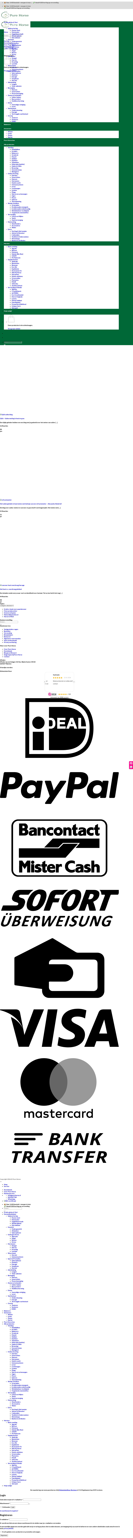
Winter (10, 132)
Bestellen (7, 631)
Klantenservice (9, 1193)
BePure (14, 250)
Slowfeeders (16, 224)
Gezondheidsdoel (10, 25)
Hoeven (14, 90)
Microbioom (16, 38)
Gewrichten (16, 91)
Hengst (14, 58)
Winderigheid (16, 36)
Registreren (4, 1535)
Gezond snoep (17, 170)
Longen (14, 84)
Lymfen (14, 190)
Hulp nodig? (8, 311)
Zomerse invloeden (14, 95)
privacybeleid (8, 1528)
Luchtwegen (16, 188)
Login (12, 1507)
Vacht (14, 218)
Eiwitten (15, 75)
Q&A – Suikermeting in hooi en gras (12, 418)
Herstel (14, 67)
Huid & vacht (16, 183)
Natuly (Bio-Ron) (17, 254)
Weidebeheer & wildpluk (20, 211)
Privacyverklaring (10, 642)
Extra (10, 229)
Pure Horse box (9, 140)
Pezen (14, 198)
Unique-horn (16, 306)
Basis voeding (12, 246)
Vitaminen (15, 162)
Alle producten (9, 144)
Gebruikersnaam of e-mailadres (11, 1500)
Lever (14, 106)
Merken (7, 243)
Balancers (7, 124)
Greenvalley (16, 278)
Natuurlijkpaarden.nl (11, 615)
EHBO (14, 121)
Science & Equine (10, 613)
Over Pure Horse (10, 649)
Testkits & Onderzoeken (20, 237)
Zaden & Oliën (17, 166)
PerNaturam (16, 258)
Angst (14, 51)
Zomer (10, 135)
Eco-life (14, 267)
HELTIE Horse (16, 272)
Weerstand (12, 65)
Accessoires (16, 225)
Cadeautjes (15, 235)
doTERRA (15, 293)
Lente (10, 133)
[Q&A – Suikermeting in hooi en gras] (6, 414)
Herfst (10, 137)
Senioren (15, 119)
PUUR (14, 282)
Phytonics (15, 280)
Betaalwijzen (8, 635)
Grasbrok (15, 155)
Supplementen (13, 259)
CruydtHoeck (16, 291)
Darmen (14, 175)
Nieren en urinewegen (19, 194)
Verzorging (11, 214)
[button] (6, 32)
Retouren (7, 637)
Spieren (14, 199)
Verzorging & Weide (15, 287)
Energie (14, 77)
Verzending (8, 633)
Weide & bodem (13, 203)
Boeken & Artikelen (18, 240)
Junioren (15, 118)
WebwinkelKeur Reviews (68, 1490)
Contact (6, 656)
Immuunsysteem (17, 69)
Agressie (15, 49)
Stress (14, 54)
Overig (10, 116)
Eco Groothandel (17, 295)
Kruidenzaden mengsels (20, 207)
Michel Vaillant (17, 300)
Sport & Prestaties (14, 71)
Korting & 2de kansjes (19, 231)
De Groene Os (17, 271)
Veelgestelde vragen (11, 629)
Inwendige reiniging (18, 105)
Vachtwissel (12, 108)
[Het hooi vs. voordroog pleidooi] (12, 585)
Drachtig (15, 62)
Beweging (11, 88)
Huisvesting (12, 222)
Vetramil (15, 308)
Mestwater (15, 32)
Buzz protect (16, 99)
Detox (10, 103)
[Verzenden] (4, 38)
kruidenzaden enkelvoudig (21, 209)
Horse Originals (17, 297)
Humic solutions (17, 276)
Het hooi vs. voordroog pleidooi (11, 589)
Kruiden (14, 151)
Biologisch (15, 172)
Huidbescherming (18, 101)
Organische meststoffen (20, 212)
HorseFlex (15, 274)
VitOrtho (15, 284)
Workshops (16, 239)
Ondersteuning (17, 110)
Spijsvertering (13, 28)
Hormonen (11, 56)
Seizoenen (7, 128)
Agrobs (14, 248)
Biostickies (15, 263)
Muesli (14, 157)
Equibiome (15, 269)
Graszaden (15, 205)
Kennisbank (8, 43)
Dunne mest (16, 30)
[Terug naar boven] (1, 1181)
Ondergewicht (17, 41)
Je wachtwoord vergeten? (9, 1511)
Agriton (14, 289)
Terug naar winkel (14, 329)
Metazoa (15, 252)
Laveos (14, 299)
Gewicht (11, 39)
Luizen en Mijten (17, 216)
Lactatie (14, 64)
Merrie (14, 60)
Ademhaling (12, 82)
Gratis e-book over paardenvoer (15, 609)
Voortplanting (16, 201)
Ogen (13, 196)
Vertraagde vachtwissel (20, 114)
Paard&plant (16, 302)
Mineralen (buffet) (18, 164)
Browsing (15, 168)
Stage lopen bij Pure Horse (13, 655)
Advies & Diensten (18, 233)
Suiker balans (16, 97)
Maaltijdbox (16, 149)
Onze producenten (10, 611)
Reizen (14, 52)
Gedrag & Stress (13, 47)
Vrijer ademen (17, 86)
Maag (13, 192)
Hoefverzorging (17, 220)
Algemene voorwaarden (12, 638)
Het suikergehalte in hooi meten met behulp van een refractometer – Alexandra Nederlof (31, 504)
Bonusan (15, 265)
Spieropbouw (16, 45)
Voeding (10, 147)
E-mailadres (4, 1519)
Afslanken (15, 43)
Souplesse (15, 78)
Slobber (14, 159)
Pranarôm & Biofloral (19, 304)
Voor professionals (10, 640)
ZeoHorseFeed (17, 285)
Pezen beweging (17, 93)
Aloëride (15, 261)
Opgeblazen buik (17, 34)
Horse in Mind (9, 616)
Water (14, 227)
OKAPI (14, 256)
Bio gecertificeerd (10, 653)
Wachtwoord (5, 1503)
